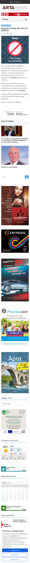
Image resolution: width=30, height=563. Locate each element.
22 (19, 496)
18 (3, 496)
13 (11, 493)
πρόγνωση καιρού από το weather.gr (14, 462)
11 (3, 493)
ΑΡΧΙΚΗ (11, 2)
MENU (6, 19)
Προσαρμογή (15, 555)
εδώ (6, 102)
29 (19, 498)
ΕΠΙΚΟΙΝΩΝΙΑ (17, 2)
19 (7, 496)
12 (7, 493)
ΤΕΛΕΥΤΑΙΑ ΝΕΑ (6, 25)
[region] (15, 545)
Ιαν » (6, 501)
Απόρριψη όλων (15, 559)
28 (15, 498)
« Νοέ (2, 501)
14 (15, 493)
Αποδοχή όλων (15, 550)
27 (11, 498)
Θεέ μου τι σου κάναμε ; (9, 167)
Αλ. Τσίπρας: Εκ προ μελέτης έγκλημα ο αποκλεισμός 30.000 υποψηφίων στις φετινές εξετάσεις (14, 140)
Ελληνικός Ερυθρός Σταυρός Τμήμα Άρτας (20, 520)
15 (19, 493)
